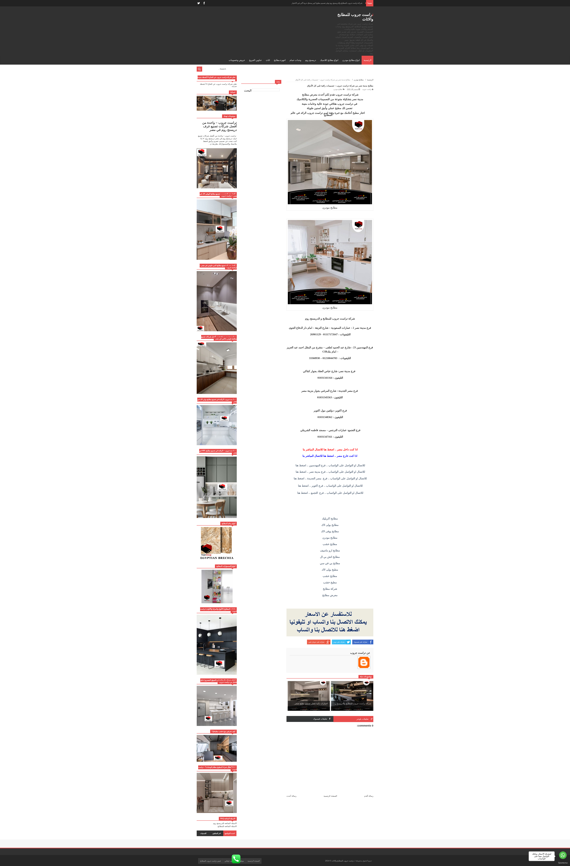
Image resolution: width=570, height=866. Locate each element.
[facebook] (204, 3)
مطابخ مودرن (337, 89)
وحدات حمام (295, 60)
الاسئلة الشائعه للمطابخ (227, 826)
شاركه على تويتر (339, 642)
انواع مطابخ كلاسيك (329, 60)
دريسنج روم (310, 60)
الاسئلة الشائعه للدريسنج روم (225, 823)
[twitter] (199, 3)
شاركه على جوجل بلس (316, 642)
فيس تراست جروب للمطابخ (210, 861)
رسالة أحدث (291, 796)
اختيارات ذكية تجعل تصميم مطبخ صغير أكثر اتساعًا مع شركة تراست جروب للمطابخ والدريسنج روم (326, 3)
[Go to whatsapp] (563, 855)
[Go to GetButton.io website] (563, 863)
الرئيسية (367, 60)
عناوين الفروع (255, 60)
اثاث (268, 60)
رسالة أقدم (368, 796)
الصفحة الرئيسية (330, 796)
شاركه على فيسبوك (360, 642)
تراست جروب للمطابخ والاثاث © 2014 (339, 861)
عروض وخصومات (237, 60)
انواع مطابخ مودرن (351, 60)
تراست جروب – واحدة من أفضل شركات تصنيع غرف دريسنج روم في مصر (219, 126)
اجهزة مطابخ (280, 60)
